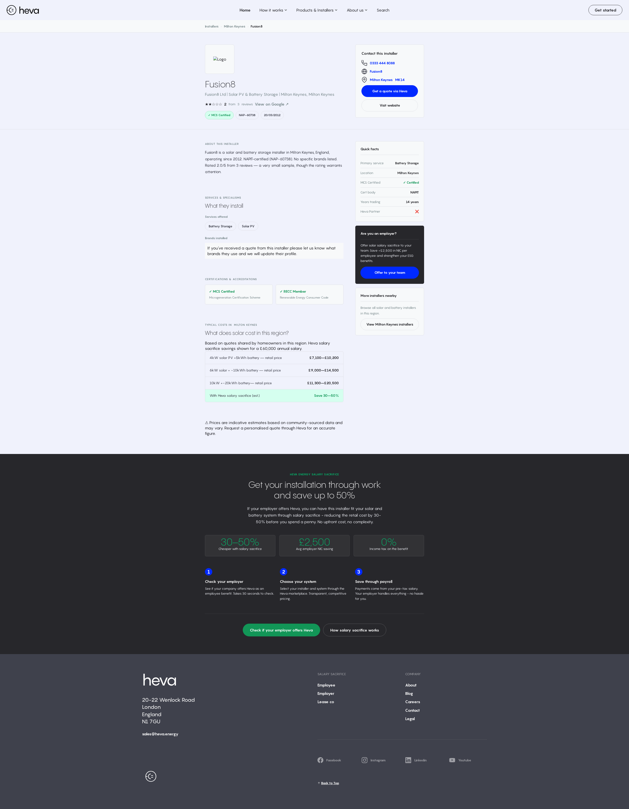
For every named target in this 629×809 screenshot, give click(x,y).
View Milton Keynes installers (389, 324)
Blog (409, 693)
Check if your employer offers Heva (281, 630)
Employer (325, 693)
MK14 (400, 80)
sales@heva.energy (160, 733)
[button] (273, 10)
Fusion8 (376, 71)
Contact (412, 710)
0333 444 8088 (382, 63)
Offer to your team (389, 272)
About (411, 685)
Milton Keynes (234, 26)
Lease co (325, 701)
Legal (410, 718)
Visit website (390, 105)
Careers (412, 701)
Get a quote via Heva (389, 91)
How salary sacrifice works (354, 630)
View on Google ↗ (272, 104)
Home (245, 10)
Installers (212, 26)
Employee (326, 685)
